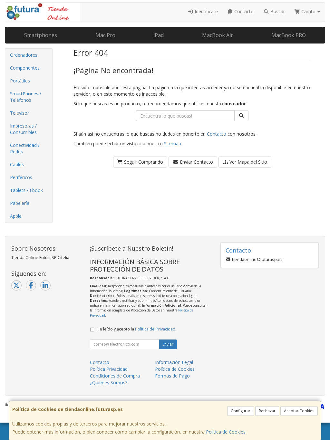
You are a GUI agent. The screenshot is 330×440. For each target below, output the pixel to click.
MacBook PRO (288, 35)
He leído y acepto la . (136, 329)
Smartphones (40, 35)
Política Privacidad (109, 369)
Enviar (167, 344)
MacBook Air (217, 35)
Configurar (240, 411)
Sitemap (172, 143)
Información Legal (174, 362)
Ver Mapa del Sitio (247, 162)
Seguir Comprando (143, 162)
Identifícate (205, 11)
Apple (16, 216)
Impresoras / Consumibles (23, 129)
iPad (158, 35)
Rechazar (267, 411)
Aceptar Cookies (299, 411)
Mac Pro (105, 35)
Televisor (19, 113)
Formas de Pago (172, 376)
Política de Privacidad (155, 329)
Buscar (277, 11)
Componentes (25, 68)
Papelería (19, 203)
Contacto (243, 11)
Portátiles (20, 81)
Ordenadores (23, 55)
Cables (17, 164)
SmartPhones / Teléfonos (25, 97)
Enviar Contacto (196, 162)
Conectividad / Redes (25, 148)
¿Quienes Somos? (108, 382)
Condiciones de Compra (115, 376)
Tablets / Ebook (26, 190)
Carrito (308, 11)
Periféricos (21, 177)
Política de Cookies (226, 432)
